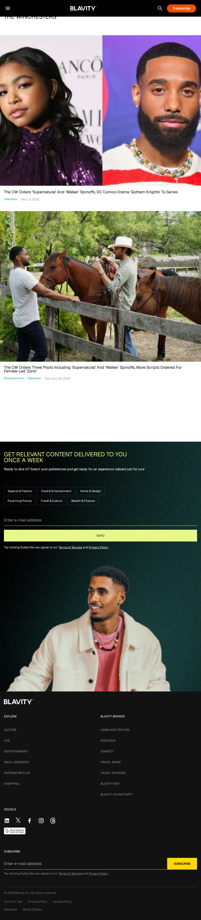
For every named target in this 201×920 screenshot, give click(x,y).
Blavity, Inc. (23, 893)
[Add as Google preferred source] (14, 831)
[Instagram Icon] (41, 821)
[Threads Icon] (53, 821)
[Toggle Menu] (8, 8)
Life (7, 741)
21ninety (107, 751)
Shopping (11, 784)
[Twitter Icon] (18, 820)
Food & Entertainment (56, 491)
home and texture (114, 730)
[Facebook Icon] (29, 821)
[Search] (160, 8)
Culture (10, 730)
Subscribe (181, 8)
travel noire (110, 762)
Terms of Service (70, 547)
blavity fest (110, 784)
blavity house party (116, 794)
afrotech (108, 741)
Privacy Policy (98, 547)
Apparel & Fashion (20, 491)
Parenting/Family (20, 501)
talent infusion (113, 773)
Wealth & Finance (83, 501)
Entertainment (16, 751)
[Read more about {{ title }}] (100, 110)
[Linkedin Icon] (7, 821)
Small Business (16, 762)
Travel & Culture (51, 501)
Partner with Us (17, 773)
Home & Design (90, 491)
